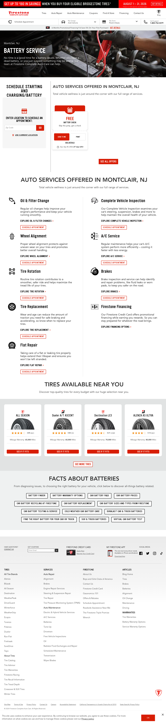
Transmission (49, 656)
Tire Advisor (9, 665)
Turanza (7, 622)
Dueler (7, 632)
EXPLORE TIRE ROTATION (32, 291)
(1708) (112, 433)
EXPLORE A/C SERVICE (112, 256)
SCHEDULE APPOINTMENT (33, 227)
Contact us (9, 549)
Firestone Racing (11, 675)
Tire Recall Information (14, 680)
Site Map (7, 704)
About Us (87, 574)
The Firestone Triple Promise (96, 613)
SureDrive (8, 646)
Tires (124, 579)
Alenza (7, 579)
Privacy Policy (31, 704)
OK (148, 718)
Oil (45, 641)
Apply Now (80, 551)
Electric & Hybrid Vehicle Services (59, 613)
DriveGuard (9, 603)
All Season (9, 589)
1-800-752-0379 (156, 23)
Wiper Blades (50, 661)
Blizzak (7, 584)
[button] (44, 13)
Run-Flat (8, 637)
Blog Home (127, 574)
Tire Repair (48, 598)
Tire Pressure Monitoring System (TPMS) (62, 603)
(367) (153, 433)
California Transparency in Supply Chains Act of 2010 (98, 704)
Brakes (47, 584)
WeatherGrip (10, 613)
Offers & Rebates (91, 598)
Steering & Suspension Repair (57, 593)
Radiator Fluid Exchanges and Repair (60, 646)
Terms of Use (18, 704)
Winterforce (9, 608)
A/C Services (49, 617)
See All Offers (108, 161)
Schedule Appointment (94, 603)
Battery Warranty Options (133, 622)
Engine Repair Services (54, 589)
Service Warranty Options (134, 627)
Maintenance (128, 603)
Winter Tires (9, 694)
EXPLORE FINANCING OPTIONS (115, 326)
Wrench (86, 618)
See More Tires (83, 464)
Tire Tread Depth (12, 685)
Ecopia (7, 617)
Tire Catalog (9, 661)
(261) (32, 433)
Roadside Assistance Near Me (96, 608)
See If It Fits (23, 451)
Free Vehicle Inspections (55, 637)
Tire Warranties (11, 670)
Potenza (7, 627)
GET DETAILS (115, 28)
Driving (125, 608)
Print (78, 137)
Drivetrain (48, 632)
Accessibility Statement (68, 704)
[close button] (162, 714)
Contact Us (88, 584)
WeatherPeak (10, 598)
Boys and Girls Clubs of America (97, 579)
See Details (70, 143)
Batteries (48, 622)
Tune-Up (47, 627)
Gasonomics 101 (90, 594)
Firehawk (8, 641)
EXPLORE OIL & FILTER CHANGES (36, 220)
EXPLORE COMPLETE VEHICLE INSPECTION (121, 220)
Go (40, 128)
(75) (72, 433)
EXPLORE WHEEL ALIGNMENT (34, 256)
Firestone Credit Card (93, 589)
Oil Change (127, 598)
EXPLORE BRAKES (109, 291)
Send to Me (62, 137)
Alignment (48, 579)
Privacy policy (87, 719)
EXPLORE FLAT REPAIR (31, 365)
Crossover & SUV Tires (14, 689)
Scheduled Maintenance (55, 651)
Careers (53, 704)
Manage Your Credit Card (85, 554)
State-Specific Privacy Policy (129, 704)
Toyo (6, 651)
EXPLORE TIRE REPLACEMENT (34, 330)
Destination (9, 593)
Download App (120, 556)
